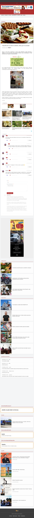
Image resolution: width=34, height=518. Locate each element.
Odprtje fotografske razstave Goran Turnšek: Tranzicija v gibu (22, 489)
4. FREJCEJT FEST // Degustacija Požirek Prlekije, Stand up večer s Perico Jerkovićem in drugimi (21, 457)
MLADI (21, 15)
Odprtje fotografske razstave (17, 480)
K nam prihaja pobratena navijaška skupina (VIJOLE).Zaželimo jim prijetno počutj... (15, 368)
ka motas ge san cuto (5, 372)
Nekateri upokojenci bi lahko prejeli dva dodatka (20, 326)
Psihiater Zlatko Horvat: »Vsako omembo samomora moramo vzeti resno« (21, 316)
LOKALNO (2, 15)
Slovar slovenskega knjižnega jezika (7, 440)
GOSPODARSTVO (14, 15)
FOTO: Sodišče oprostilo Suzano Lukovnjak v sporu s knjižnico (21, 348)
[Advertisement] (17, 391)
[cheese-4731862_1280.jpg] (11, 106)
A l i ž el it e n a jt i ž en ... (5, 364)
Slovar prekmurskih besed (6, 430)
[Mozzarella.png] (23, 106)
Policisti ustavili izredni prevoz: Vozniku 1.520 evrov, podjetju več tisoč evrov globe (21, 422)
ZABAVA (24, 15)
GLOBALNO (6, 15)
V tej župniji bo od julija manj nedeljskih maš (20, 304)
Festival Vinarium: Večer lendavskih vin (19, 500)
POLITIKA (9, 15)
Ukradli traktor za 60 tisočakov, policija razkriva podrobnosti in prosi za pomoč (20, 279)
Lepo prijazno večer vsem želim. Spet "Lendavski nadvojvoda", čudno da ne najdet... (15, 376)
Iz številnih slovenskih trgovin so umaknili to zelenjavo (21, 267)
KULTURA (18, 15)
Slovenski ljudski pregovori (6, 405)
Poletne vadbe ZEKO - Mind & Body (18, 469)
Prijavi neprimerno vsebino (14, 140)
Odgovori (29, 140)
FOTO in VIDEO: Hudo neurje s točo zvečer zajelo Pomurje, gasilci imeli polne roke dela (20, 337)
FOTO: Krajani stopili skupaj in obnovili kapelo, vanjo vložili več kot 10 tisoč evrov (21, 290)
